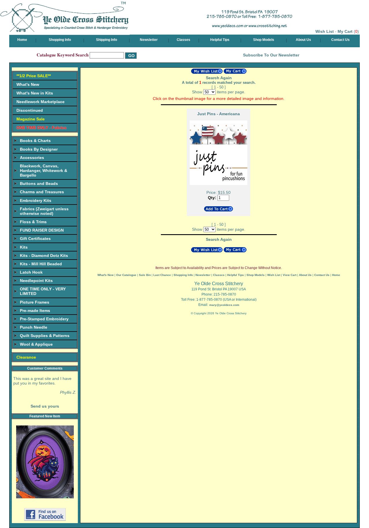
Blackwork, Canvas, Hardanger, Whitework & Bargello (43, 170)
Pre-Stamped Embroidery (44, 319)
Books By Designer (39, 149)
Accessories (32, 157)
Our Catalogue (126, 275)
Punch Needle (33, 327)
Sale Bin (145, 275)
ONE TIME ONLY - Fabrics (41, 127)
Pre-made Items (35, 310)
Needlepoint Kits (36, 280)
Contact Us (340, 40)
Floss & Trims (33, 221)
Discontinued (29, 110)
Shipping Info (106, 40)
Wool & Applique (36, 344)
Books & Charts (35, 140)
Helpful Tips (219, 40)
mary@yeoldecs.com (224, 304)
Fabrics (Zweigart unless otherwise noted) (44, 211)
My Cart (345, 31)
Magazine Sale (30, 119)
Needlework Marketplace (40, 101)
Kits (24, 247)
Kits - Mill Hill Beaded (41, 264)
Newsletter (149, 40)
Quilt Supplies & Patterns (44, 335)
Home (22, 40)
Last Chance (162, 275)
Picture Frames (34, 302)
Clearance (26, 357)
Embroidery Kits (35, 200)
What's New (27, 84)
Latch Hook (31, 272)
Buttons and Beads (39, 183)
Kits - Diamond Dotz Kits (44, 255)
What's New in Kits (34, 93)
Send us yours (45, 406)
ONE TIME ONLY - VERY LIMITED (43, 291)
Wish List (324, 31)
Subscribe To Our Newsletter (271, 55)
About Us (303, 40)
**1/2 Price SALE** (33, 75)
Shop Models (263, 40)
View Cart (289, 275)
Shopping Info (60, 40)
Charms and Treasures (42, 192)
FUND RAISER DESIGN (42, 230)
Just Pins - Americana (218, 113)
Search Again (219, 77)
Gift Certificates (35, 238)
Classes (183, 40)
